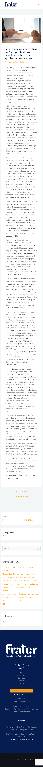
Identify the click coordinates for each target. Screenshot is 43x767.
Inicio (21, 673)
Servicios (21, 678)
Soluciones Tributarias (21, 706)
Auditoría (21, 699)
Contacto (21, 683)
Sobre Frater (21, 675)
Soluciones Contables (21, 701)
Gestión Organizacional (21, 712)
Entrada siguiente (21, 497)
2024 (8, 62)
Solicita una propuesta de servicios (21, 690)
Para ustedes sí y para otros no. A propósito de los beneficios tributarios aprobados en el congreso (20, 587)
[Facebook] (15, 665)
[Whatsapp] (28, 665)
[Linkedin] (19, 665)
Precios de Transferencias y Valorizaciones (21, 709)
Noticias (22, 681)
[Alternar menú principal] (38, 4)
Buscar (5, 517)
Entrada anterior (21, 491)
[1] (20, 207)
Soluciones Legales (21, 704)
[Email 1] (24, 665)
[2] (10, 233)
